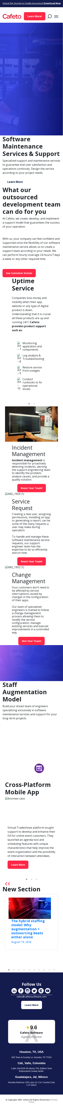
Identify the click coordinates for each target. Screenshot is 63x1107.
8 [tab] (44, 970)
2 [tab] (34, 404)
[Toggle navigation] (56, 16)
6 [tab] (34, 970)
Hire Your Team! (31, 641)
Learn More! (34, 16)
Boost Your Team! (31, 488)
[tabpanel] (31, 367)
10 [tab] (54, 970)
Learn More (15, 182)
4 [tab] (24, 970)
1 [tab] (29, 404)
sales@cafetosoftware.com (32, 996)
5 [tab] (29, 970)
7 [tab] (39, 970)
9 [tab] (49, 970)
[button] (48, 16)
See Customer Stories (19, 273)
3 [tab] (36, 879)
